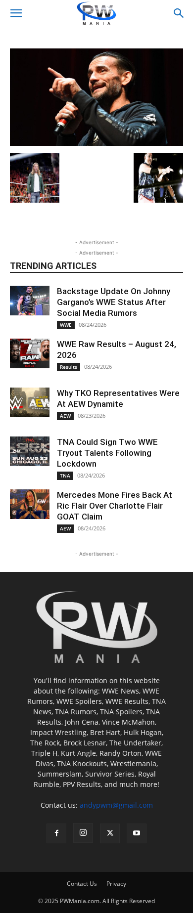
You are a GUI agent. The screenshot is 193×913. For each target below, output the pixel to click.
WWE (66, 324)
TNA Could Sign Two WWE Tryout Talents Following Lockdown (107, 453)
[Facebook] (56, 833)
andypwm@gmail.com (116, 805)
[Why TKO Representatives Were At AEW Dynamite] (29, 402)
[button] (16, 13)
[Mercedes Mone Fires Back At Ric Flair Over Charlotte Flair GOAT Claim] (29, 504)
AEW (65, 415)
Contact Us (82, 883)
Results (68, 366)
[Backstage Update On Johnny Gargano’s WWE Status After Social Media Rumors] (29, 300)
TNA (65, 475)
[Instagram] (83, 833)
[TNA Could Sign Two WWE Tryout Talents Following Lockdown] (29, 451)
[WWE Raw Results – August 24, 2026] (29, 353)
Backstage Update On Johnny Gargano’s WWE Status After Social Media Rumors (113, 302)
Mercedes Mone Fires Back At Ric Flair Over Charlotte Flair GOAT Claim (114, 506)
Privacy (116, 883)
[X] (110, 833)
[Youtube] (136, 833)
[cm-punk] (96, 143)
